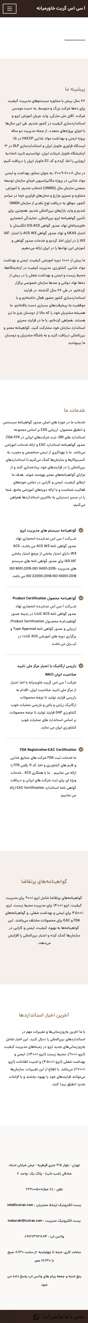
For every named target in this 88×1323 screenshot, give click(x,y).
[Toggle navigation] (9, 9)
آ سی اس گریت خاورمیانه (61, 8)
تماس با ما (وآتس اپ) (63, 1316)
